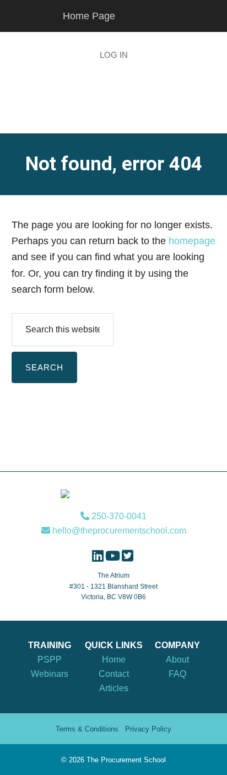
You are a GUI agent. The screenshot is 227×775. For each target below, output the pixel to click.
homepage (192, 240)
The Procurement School (113, 108)
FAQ (177, 674)
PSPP (49, 659)
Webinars (49, 674)
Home (114, 659)
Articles (113, 688)
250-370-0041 (118, 516)
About (177, 659)
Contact (114, 674)
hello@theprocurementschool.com (118, 530)
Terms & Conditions (87, 729)
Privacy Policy (148, 729)
